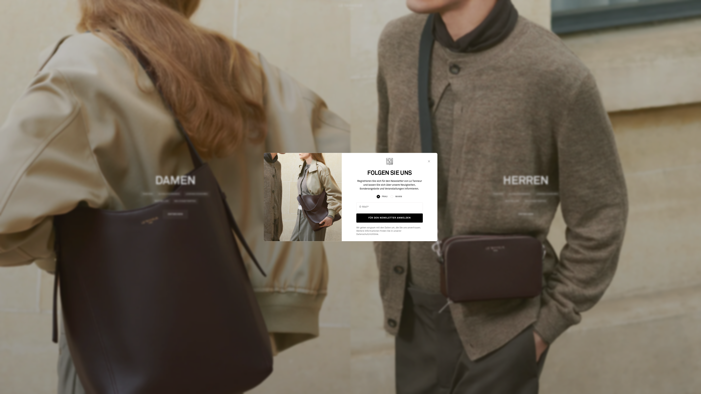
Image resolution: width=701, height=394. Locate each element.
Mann (398, 197)
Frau (385, 197)
